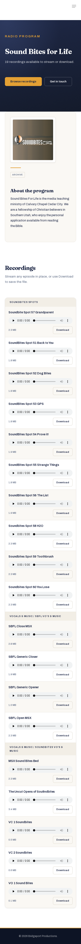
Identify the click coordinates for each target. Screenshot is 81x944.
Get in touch (58, 81)
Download (62, 329)
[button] (74, 6)
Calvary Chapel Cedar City (44, 204)
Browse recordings (23, 81)
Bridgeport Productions (23, 6)
